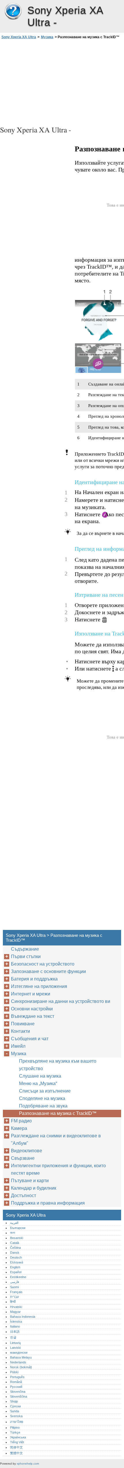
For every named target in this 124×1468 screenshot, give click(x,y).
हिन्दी (13, 1301)
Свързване (23, 1158)
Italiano (15, 1326)
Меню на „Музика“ (38, 1083)
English (15, 1267)
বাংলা (12, 1232)
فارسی (14, 1282)
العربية (14, 1222)
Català (14, 1242)
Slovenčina (17, 1391)
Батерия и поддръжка (34, 978)
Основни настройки (32, 1008)
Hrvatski (16, 1307)
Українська (18, 1437)
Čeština (15, 1247)
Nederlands (18, 1362)
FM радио (21, 1120)
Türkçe (15, 1432)
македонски (18, 1352)
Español (15, 1272)
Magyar (15, 1311)
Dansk (14, 1252)
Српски (15, 1406)
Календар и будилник (33, 1188)
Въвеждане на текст (32, 1016)
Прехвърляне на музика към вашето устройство (57, 1065)
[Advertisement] (62, 81)
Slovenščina (18, 1396)
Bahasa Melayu (21, 1357)
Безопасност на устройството (42, 964)
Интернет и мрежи (30, 993)
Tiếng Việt (17, 1442)
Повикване (23, 1023)
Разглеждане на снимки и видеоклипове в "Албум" (56, 1139)
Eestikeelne (18, 1277)
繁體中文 (16, 1453)
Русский (16, 1386)
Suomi (14, 1287)
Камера (19, 1128)
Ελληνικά (16, 1262)
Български (17, 1228)
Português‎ (17, 1377)
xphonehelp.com (28, 1463)
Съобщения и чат (29, 1038)
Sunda (14, 1411)
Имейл (18, 1046)
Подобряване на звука (43, 1105)
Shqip (14, 1401)
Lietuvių (15, 1342)
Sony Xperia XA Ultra (13, 11)
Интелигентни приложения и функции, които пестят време (58, 1169)
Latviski (15, 1347)
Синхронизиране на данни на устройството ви (60, 1001)
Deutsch (16, 1257)
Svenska (16, 1416)
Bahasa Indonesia (22, 1316)
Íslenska (16, 1321)
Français (16, 1292)
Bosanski (16, 1238)
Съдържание (25, 949)
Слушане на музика (40, 1076)
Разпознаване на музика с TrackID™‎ (58, 1113)
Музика (47, 37)
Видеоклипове (26, 1150)
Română (16, 1382)
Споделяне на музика (42, 1098)
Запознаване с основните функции (48, 971)
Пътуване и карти (30, 1180)
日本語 (15, 1331)
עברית (14, 1297)
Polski (14, 1372)
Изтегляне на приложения (39, 986)
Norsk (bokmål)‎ (21, 1367)
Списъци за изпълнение (45, 1091)
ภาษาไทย (16, 1421)
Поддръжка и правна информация (48, 1203)
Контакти (20, 1031)
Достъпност (23, 1195)
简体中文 (16, 1447)
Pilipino (15, 1427)
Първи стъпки (26, 956)
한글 (13, 1337)
